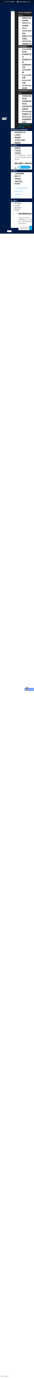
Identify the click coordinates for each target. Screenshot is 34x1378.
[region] (17, 696)
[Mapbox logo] (5, 1376)
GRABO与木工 (19, 191)
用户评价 (17, 197)
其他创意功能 (18, 194)
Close (9, 231)
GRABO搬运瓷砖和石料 (21, 188)
